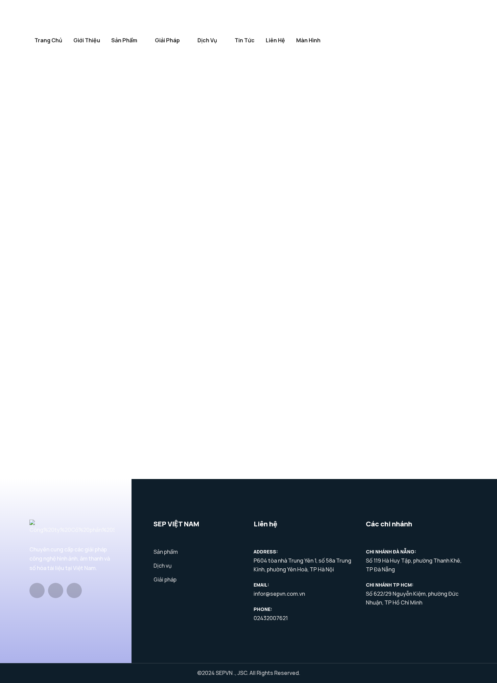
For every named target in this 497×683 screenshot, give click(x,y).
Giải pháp (167, 40)
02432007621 (271, 618)
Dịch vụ (207, 40)
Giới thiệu (86, 40)
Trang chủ (48, 40)
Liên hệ (275, 40)
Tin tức (245, 40)
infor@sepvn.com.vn (279, 593)
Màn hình (308, 40)
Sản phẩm (124, 40)
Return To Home (38, 420)
